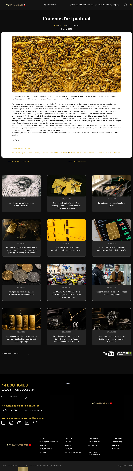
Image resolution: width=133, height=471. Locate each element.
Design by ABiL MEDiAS (125, 466)
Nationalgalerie (88, 153)
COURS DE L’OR (76, 5)
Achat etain (68, 442)
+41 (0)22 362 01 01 (49, 5)
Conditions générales (72, 452)
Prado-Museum (115, 153)
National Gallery (75, 153)
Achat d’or (68, 438)
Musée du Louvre (47, 153)
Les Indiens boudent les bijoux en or (19, 161)
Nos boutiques (112, 5)
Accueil (43, 438)
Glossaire (116, 449)
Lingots (43, 445)
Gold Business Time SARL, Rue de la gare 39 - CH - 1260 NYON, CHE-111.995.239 (37, 466)
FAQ (89, 449)
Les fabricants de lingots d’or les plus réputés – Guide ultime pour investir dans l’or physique (21, 338)
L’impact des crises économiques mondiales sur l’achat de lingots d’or (111, 248)
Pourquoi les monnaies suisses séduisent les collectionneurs (21, 293)
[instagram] (11, 423)
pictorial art (103, 153)
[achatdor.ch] (15, 5)
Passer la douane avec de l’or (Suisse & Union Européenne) (111, 293)
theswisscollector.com (49, 442)
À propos (115, 445)
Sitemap (43, 452)
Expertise (67, 445)
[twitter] (35, 422)
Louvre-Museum (33, 153)
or (96, 153)
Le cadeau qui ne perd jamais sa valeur (111, 204)
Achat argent (93, 438)
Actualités (62, 25)
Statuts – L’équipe (46, 449)
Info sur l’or (93, 445)
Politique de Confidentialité (94, 454)
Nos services (117, 442)
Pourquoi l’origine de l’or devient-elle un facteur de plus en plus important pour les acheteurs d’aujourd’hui (21, 250)
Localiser (14, 396)
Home (56, 25)
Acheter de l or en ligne (94, 5)
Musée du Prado (61, 153)
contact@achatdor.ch (33, 410)
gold (23, 153)
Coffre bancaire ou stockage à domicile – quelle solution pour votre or (66, 250)
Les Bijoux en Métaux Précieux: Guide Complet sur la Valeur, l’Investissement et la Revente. (66, 338)
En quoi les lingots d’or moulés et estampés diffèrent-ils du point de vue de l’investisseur (66, 205)
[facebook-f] (3, 423)
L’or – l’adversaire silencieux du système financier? (21, 204)
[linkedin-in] (27, 423)
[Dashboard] (125, 4)
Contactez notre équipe (21, 148)
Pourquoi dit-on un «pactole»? (77, 161)
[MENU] (130, 4)
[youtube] (19, 422)
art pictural (16, 153)
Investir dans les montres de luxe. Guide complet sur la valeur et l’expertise (111, 338)
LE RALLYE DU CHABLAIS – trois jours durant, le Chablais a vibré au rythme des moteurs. (66, 294)
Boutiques (68, 449)
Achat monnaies (94, 442)
